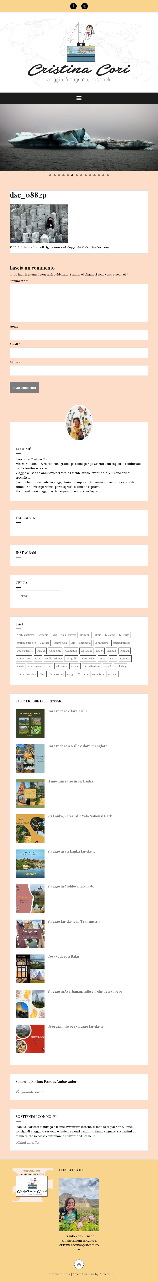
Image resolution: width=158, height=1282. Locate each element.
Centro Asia (60, 642)
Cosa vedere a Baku (63, 956)
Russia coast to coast (40, 666)
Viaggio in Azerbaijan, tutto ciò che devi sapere (84, 991)
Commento (19, 281)
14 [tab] (108, 175)
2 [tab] (55, 175)
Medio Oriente (53, 658)
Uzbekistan (56, 674)
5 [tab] (68, 175)
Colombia (85, 642)
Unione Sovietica (26, 674)
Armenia (43, 635)
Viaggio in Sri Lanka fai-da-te (71, 851)
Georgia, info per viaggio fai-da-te (75, 1026)
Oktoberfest (88, 658)
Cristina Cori (30, 247)
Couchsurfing (25, 650)
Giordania (86, 650)
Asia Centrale (68, 635)
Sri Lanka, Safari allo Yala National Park (79, 816)
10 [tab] (90, 175)
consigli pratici (121, 642)
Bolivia (97, 635)
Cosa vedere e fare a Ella (67, 711)
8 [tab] (81, 175)
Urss (42, 674)
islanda (111, 650)
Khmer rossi (24, 658)
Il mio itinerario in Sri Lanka (70, 781)
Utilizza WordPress (57, 1274)
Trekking (120, 666)
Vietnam (83, 674)
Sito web (16, 362)
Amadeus (88, 1274)
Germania (71, 650)
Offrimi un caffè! (27, 1142)
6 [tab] (72, 175)
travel (107, 666)
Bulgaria (124, 635)
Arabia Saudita (25, 635)
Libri (38, 658)
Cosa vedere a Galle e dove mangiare (77, 746)
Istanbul (124, 650)
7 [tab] (77, 175)
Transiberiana (91, 666)
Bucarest (110, 635)
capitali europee (26, 642)
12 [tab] (99, 175)
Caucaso (45, 642)
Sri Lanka (61, 666)
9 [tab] (86, 175)
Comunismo (101, 642)
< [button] (2, 136)
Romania (125, 658)
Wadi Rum (98, 674)
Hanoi (99, 650)
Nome (15, 326)
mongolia (71, 658)
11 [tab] (95, 175)
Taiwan (75, 666)
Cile (73, 642)
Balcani (84, 635)
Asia (54, 635)
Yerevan (112, 674)
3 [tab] (59, 175)
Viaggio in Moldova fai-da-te (70, 886)
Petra (113, 658)
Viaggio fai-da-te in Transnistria (73, 921)
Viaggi (70, 674)
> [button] (149, 136)
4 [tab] (63, 175)
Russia (20, 666)
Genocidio (55, 650)
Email (15, 344)
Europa (41, 650)
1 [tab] (50, 175)
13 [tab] (103, 175)
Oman (102, 658)
